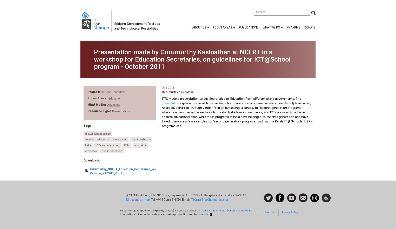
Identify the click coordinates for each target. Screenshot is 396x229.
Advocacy (113, 105)
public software (141, 139)
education (140, 145)
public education (112, 151)
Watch (291, 195)
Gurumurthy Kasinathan (178, 92)
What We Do (272, 27)
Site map (270, 212)
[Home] (96, 21)
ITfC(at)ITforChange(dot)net (209, 199)
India (88, 145)
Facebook (280, 195)
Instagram (314, 195)
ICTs (127, 145)
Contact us (303, 197)
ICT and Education (113, 92)
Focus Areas (223, 27)
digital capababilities (98, 133)
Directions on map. (138, 199)
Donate (310, 27)
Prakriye (293, 27)
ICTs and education (107, 145)
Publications (249, 27)
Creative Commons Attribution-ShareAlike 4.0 (225, 210)
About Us (199, 27)
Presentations (121, 111)
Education (114, 98)
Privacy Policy (290, 212)
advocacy (91, 151)
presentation (170, 103)
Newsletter (326, 195)
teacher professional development (106, 139)
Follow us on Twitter (268, 198)
